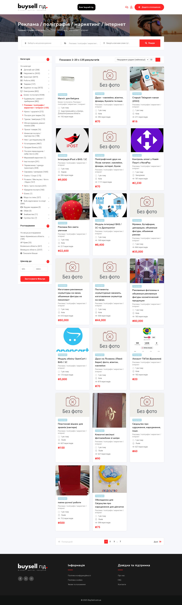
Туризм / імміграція (34, 119)
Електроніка (31, 91)
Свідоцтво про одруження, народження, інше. (146, 427)
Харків (63, 172)
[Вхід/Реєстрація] (131, 7)
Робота (29, 80)
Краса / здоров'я (34, 111)
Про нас (121, 575)
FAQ (119, 580)
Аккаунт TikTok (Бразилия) (146, 358)
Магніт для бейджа (68, 98)
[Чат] (126, 7)
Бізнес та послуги (34, 95)
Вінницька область (31, 250)
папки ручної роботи (69, 502)
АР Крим (25, 242)
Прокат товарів (32, 129)
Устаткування (32, 143)
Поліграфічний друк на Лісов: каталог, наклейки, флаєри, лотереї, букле (109, 163)
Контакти (122, 584)
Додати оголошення (151, 7)
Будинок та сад (33, 88)
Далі (156, 542)
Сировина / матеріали (36, 172)
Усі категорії (25, 66)
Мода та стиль (32, 197)
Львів (63, 440)
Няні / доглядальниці (34, 140)
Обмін (27, 211)
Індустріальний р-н (69, 111)
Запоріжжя (140, 175)
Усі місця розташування (30, 233)
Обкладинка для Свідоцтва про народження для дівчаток (109, 503)
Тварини (29, 84)
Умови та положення (77, 584)
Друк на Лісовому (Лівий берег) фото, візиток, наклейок (108, 362)
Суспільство (30, 218)
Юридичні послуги (34, 190)
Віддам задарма (32, 207)
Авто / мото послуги (35, 186)
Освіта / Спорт (32, 176)
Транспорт (31, 77)
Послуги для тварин (34, 115)
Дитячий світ (31, 70)
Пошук (151, 43)
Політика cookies (75, 580)
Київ (100, 114)
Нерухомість (32, 73)
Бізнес (28, 193)
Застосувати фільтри (35, 279)
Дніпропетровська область (69, 113)
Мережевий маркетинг (35, 158)
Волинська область (31, 246)
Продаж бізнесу (33, 147)
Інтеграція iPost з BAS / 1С (72, 159)
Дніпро (80, 111)
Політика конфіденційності (79, 575)
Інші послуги (31, 161)
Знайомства (31, 214)
